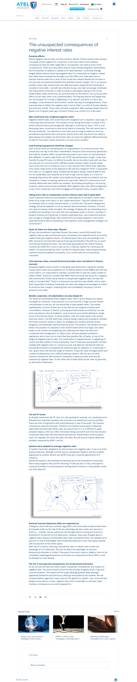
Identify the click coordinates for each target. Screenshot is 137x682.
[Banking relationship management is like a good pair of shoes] (103, 624)
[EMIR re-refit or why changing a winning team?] (68, 624)
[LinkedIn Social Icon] (116, 680)
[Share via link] (46, 597)
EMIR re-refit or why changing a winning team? (68, 637)
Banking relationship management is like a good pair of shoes (102, 637)
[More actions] (107, 38)
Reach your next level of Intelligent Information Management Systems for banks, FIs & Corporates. (32, 637)
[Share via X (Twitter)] (35, 597)
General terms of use (19, 15)
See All (116, 611)
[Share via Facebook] (30, 597)
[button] (114, 3)
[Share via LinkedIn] (40, 597)
